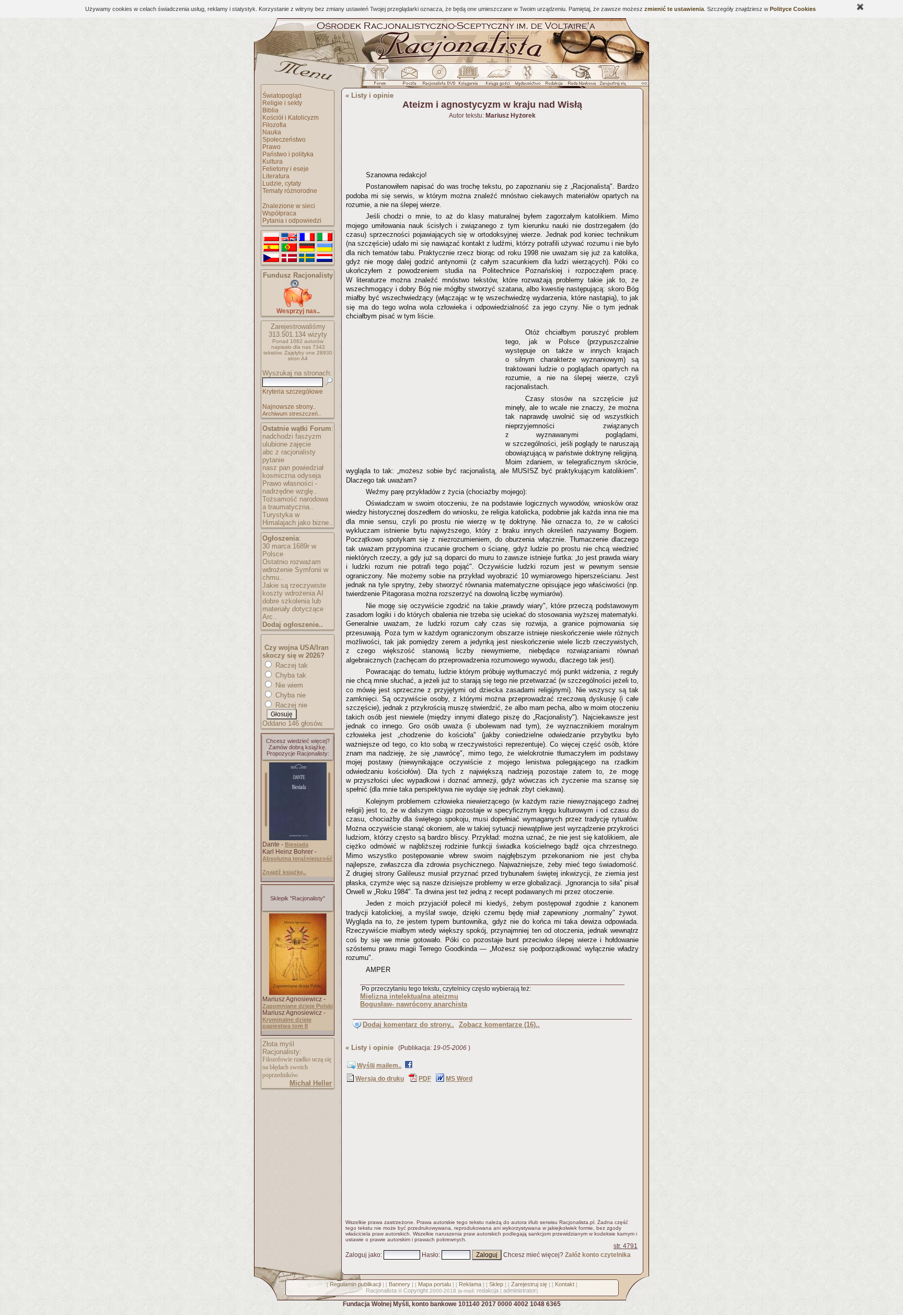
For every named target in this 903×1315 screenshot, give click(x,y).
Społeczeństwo (284, 139)
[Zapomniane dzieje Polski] (298, 993)
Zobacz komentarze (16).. (499, 1024)
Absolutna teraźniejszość (297, 858)
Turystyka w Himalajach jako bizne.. (297, 519)
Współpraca (279, 213)
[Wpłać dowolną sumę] (298, 305)
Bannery (399, 1284)
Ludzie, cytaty (281, 183)
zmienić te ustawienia (674, 9)
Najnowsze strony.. (289, 406)
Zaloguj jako (362, 1255)
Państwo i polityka (288, 154)
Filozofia (274, 125)
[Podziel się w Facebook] (408, 1066)
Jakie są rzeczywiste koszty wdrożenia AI (294, 589)
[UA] (324, 248)
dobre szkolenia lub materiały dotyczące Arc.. (292, 609)
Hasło (430, 1255)
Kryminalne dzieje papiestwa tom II (286, 1022)
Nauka (271, 132)
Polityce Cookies (793, 9)
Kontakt (564, 1284)
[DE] (307, 248)
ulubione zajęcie (286, 444)
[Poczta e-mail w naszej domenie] (409, 78)
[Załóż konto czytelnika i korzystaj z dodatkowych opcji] (610, 78)
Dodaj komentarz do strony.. (408, 1024)
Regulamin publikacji (355, 1284)
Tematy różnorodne (289, 191)
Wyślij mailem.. (379, 1065)
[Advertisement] (423, 389)
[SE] (307, 258)
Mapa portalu (434, 1284)
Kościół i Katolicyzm (290, 117)
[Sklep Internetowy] (469, 78)
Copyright (415, 1290)
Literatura (276, 176)
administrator (519, 1290)
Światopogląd (282, 95)
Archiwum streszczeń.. (291, 413)
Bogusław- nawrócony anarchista (413, 1004)
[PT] (289, 248)
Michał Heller (311, 1083)
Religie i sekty (282, 103)
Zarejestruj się (529, 1284)
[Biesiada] (298, 838)
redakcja (488, 1290)
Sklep (496, 1284)
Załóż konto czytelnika (598, 1255)
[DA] (289, 258)
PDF (425, 1078)
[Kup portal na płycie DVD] (439, 78)
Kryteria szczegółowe (292, 391)
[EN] (289, 237)
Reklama (470, 1284)
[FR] (307, 237)
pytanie (273, 460)
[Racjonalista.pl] (451, 61)
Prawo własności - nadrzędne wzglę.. (289, 487)
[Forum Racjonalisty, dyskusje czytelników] (382, 78)
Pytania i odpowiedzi (291, 220)
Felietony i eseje (285, 169)
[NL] (324, 258)
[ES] (271, 248)
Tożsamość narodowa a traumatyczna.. (295, 503)
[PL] (271, 237)
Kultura (272, 161)
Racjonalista (381, 1290)
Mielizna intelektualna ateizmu (409, 996)
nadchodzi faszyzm (291, 436)
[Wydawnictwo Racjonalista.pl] (527, 78)
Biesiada (296, 844)
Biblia (270, 110)
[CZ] (271, 258)
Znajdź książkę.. (284, 872)
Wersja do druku (379, 1078)
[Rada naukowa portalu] (580, 78)
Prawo (271, 147)
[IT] (324, 237)
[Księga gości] (499, 78)
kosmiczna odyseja (291, 475)
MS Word (459, 1078)
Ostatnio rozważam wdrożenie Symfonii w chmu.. (295, 569)
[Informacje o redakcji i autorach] (552, 78)
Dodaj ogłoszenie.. (292, 624)
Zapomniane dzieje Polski (297, 1006)
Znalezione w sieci (288, 206)
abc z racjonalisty (289, 452)
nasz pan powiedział (292, 468)
